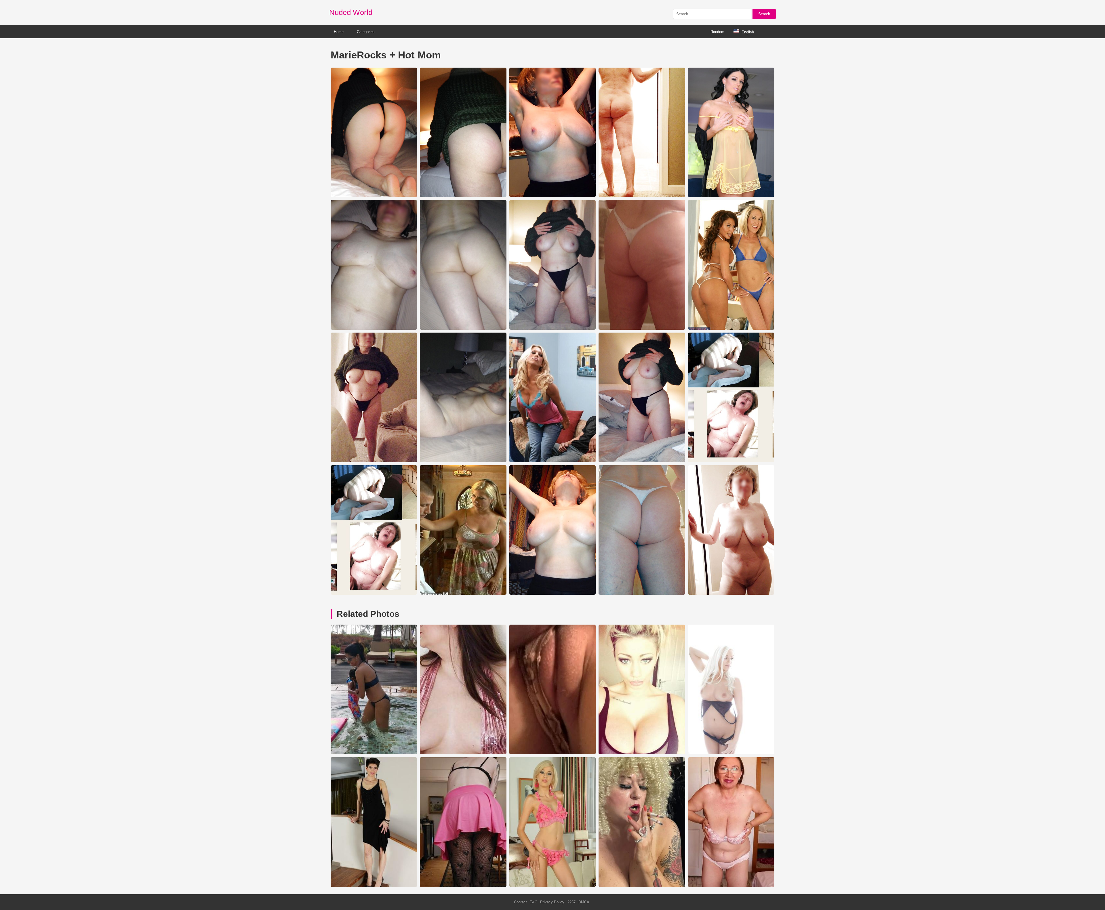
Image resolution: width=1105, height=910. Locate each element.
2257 (571, 902)
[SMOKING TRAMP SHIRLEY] (642, 886)
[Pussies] (552, 753)
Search (764, 14)
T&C (533, 902)
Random (717, 32)
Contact (520, 902)
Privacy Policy (552, 902)
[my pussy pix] (552, 886)
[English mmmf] (731, 753)
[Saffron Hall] (374, 886)
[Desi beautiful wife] (374, 753)
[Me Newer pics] (463, 886)
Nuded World (350, 12)
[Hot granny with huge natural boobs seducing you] (731, 886)
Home (339, 32)
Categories (366, 32)
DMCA (583, 902)
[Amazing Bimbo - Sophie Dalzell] (642, 753)
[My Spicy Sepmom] (463, 753)
